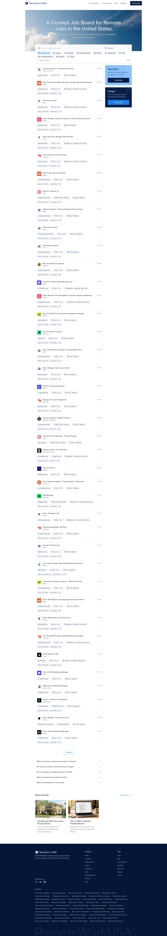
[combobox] (119, 48)
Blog (116, 3)
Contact (119, 875)
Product (87, 865)
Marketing (88, 859)
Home (119, 855)
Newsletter (123, 3)
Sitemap (119, 872)
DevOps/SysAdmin (90, 875)
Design (87, 855)
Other (86, 882)
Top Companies (107, 3)
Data (86, 872)
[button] (94, 3)
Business (87, 878)
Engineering (88, 868)
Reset (128, 60)
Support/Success (90, 862)
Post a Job (120, 868)
